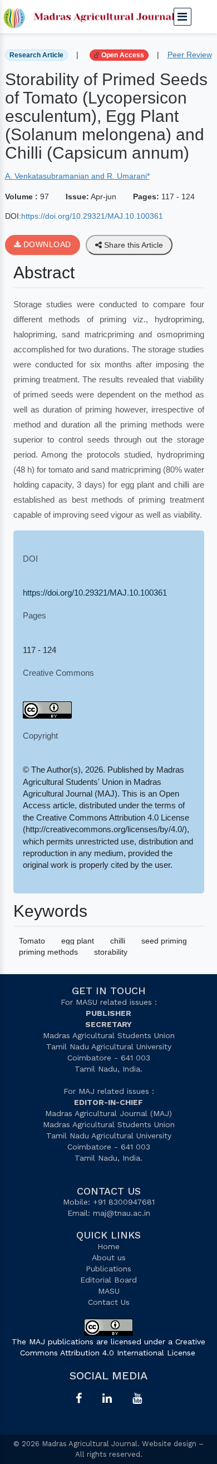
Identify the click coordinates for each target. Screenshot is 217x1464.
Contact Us (109, 1302)
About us (109, 1257)
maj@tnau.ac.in (121, 1212)
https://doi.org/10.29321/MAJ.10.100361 (92, 216)
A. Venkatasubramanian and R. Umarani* (77, 175)
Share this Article (132, 244)
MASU (109, 1290)
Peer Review (189, 54)
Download (46, 244)
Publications (108, 1268)
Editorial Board (108, 1279)
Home (108, 1246)
